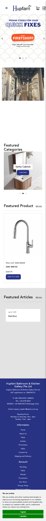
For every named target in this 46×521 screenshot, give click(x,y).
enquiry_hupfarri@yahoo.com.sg (25, 409)
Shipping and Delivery (23, 456)
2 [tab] (23, 193)
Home (23, 430)
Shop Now (23, 172)
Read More (12, 316)
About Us (23, 434)
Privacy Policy (23, 485)
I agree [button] (23, 512)
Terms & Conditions (23, 489)
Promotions (23, 445)
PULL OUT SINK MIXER (15, 263)
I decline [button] (23, 516)
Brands (23, 474)
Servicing (23, 467)
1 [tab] (20, 193)
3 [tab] (26, 193)
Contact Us (23, 452)
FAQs (23, 449)
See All (39, 206)
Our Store (23, 482)
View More (23, 238)
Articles (23, 441)
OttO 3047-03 (11, 267)
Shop (23, 437)
